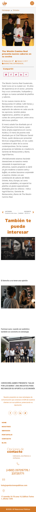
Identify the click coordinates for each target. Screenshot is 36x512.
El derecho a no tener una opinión (14, 281)
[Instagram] (15, 413)
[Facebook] (10, 413)
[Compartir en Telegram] (26, 74)
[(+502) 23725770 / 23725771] (18, 463)
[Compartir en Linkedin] (21, 74)
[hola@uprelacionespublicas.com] (3, 479)
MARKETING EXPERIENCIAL (14, 64)
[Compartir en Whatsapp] (6, 74)
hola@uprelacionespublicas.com (14, 485)
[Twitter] (25, 413)
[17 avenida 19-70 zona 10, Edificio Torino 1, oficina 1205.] (3, 490)
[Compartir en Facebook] (11, 74)
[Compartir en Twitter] (16, 74)
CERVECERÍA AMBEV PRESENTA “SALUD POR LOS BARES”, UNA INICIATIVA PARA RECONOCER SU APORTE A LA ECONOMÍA (18, 386)
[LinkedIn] (20, 413)
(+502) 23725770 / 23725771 (18, 472)
